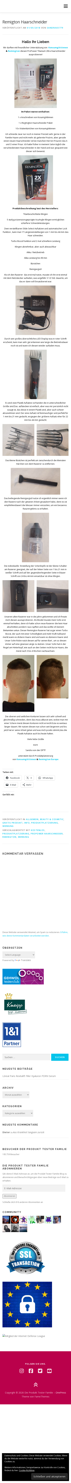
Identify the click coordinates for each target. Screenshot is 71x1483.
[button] (18, 440)
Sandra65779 (55, 27)
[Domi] (32, 1219)
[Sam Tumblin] (15, 1219)
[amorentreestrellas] (6, 1227)
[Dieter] (57, 1219)
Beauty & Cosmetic (52, 819)
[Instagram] (21, 1370)
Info (27, 822)
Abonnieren (9, 1196)
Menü (65, 6)
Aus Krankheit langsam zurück (28, 1132)
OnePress (61, 1392)
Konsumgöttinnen (26, 759)
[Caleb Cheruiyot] (49, 1219)
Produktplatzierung (44, 822)
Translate (26, 960)
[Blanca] (40, 1219)
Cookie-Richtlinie (27, 1470)
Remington (9, 837)
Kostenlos (38, 830)
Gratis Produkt (12, 822)
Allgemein (32, 819)
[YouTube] (49, 1370)
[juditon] (15, 1227)
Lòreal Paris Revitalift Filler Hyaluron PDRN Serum (29, 1076)
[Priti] (6, 1219)
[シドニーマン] (23, 1227)
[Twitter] (40, 1370)
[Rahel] (23, 1219)
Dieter (6, 1132)
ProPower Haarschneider (47, 833)
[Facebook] (30, 1370)
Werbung (8, 826)
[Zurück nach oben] (35, 1385)
